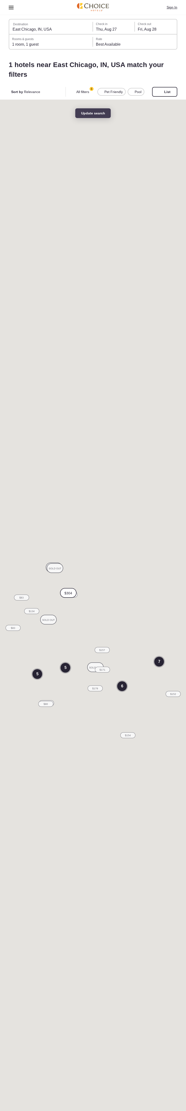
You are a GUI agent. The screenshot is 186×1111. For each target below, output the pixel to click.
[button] (68, 593)
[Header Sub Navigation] (11, 7)
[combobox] (51, 26)
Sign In (171, 7)
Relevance (26, 92)
